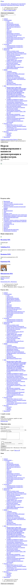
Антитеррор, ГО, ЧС (12, 36)
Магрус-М (17, 450)
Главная (6, 18)
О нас (8, 21)
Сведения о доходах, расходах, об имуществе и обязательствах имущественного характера (15, 220)
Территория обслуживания (13, 55)
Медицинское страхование (13, 114)
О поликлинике (8, 20)
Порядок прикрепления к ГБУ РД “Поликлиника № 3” (15, 58)
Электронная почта (5, 430)
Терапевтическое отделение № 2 (15, 47)
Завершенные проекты (12, 75)
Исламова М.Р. (5, 239)
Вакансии (9, 32)
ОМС (5, 86)
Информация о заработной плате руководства (15, 214)
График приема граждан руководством (16, 53)
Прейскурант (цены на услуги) (14, 125)
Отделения (6, 44)
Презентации (10, 82)
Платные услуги (8, 123)
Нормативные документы (13, 33)
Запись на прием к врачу (13, 51)
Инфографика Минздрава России (15, 67)
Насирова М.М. (6, 254)
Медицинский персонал (13, 24)
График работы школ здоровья (14, 60)
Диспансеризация (11, 56)
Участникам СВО (8, 48)
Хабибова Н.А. (5, 247)
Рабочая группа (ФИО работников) (15, 73)
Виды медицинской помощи (14, 106)
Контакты (9, 43)
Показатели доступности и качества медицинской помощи (16, 108)
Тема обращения (5, 427)
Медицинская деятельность (14, 26)
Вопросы (9, 135)
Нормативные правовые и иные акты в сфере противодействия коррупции (15, 216)
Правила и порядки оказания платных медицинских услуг (16, 127)
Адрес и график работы (10, 10)
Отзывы (9, 134)
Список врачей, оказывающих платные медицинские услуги (17, 129)
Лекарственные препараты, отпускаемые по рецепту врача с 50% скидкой (16, 111)
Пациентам (6, 49)
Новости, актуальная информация (15, 78)
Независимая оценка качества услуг (16, 37)
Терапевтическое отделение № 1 (15, 45)
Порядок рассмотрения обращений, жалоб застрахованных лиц (16, 119)
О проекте (9, 71)
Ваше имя (3, 428)
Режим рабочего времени (13, 25)
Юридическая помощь (12, 68)
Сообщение (3, 439)
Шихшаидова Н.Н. (7, 273)
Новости (9, 28)
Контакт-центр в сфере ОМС (14, 87)
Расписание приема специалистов (15, 52)
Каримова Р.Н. (5, 261)
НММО (5, 69)
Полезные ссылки (11, 83)
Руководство (10, 22)
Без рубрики (7, 218)
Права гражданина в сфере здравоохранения (13, 65)
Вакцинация (7, 137)
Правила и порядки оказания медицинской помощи (14, 62)
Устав (8, 29)
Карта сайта (10, 41)
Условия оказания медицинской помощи (17, 104)
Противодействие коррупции (14, 35)
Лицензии (9, 30)
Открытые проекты (12, 72)
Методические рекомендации (14, 84)
